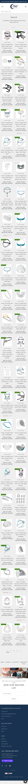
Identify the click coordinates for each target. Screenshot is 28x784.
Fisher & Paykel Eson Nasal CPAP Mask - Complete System (21, 99)
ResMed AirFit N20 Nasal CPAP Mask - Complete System (20, 611)
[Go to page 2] (20, 650)
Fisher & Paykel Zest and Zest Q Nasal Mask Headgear (7, 99)
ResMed (7, 579)
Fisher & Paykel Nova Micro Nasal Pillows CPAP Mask (7, 279)
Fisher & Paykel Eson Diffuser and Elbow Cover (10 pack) (21, 509)
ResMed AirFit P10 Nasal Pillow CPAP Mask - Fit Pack (7, 583)
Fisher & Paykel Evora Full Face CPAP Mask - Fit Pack (7, 483)
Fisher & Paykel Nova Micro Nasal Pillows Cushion (7, 458)
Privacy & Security (6, 716)
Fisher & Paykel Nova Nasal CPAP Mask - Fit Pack (7, 152)
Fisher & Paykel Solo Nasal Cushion (7, 227)
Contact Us (4, 711)
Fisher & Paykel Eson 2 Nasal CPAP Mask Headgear (21, 381)
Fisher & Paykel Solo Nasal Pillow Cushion (21, 304)
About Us (3, 726)
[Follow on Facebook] (2, 766)
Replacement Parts (6, 746)
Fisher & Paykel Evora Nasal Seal (21, 457)
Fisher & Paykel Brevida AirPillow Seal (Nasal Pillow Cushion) (20, 583)
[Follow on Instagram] (6, 766)
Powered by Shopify (19, 776)
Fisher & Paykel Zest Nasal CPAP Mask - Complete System (7, 46)
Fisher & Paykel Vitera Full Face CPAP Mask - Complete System (7, 407)
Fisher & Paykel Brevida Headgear (7, 508)
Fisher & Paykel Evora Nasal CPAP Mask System (21, 254)
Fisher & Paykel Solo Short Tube (7, 304)
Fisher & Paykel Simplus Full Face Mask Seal (7, 639)
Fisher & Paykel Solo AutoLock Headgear (7, 328)
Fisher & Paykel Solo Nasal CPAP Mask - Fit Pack (20, 71)
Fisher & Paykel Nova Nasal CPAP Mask (21, 151)
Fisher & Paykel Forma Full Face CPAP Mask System (20, 483)
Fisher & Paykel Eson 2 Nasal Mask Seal (21, 278)
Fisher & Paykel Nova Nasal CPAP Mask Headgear (21, 534)
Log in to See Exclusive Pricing (7, 51)
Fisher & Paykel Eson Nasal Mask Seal (21, 328)
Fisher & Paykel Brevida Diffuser (20, 559)
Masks (3, 739)
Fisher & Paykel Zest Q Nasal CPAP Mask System (21, 46)
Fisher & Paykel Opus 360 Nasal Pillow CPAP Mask (7, 254)
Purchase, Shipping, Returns (8, 714)
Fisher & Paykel (7, 42)
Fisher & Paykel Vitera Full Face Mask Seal (7, 610)
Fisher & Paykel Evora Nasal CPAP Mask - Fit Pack (20, 228)
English (13, 770)
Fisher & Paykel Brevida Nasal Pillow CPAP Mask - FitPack (7, 203)
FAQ (2, 718)
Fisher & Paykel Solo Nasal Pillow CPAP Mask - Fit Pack (21, 124)
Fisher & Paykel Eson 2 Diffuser (21, 433)
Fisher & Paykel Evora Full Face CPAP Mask (7, 559)
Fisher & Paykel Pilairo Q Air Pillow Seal (20, 639)
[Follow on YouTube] (10, 766)
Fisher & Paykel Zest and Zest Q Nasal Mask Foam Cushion (21, 177)
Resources (4, 729)
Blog (2, 731)
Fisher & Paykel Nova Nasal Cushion (7, 533)
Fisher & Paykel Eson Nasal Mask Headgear (21, 406)
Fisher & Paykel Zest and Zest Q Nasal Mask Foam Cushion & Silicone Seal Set (7, 72)
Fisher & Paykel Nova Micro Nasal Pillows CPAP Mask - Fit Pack (21, 203)
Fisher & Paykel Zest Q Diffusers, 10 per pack (7, 381)
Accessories (4, 744)
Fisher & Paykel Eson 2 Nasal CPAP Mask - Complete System (7, 124)
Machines (4, 741)
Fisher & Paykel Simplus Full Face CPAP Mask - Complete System (21, 353)
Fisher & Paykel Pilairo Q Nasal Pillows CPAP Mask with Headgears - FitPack (7, 354)
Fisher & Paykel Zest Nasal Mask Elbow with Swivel (7, 177)
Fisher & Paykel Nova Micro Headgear (7, 433)
